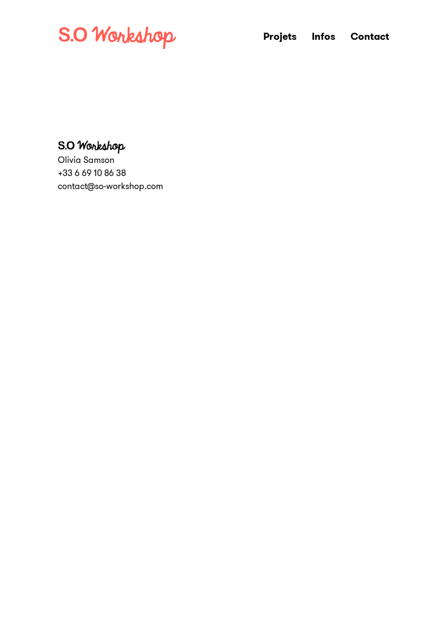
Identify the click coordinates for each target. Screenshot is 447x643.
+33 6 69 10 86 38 (92, 173)
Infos (323, 36)
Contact (370, 36)
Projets (280, 36)
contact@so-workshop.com (110, 186)
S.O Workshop (120, 37)
